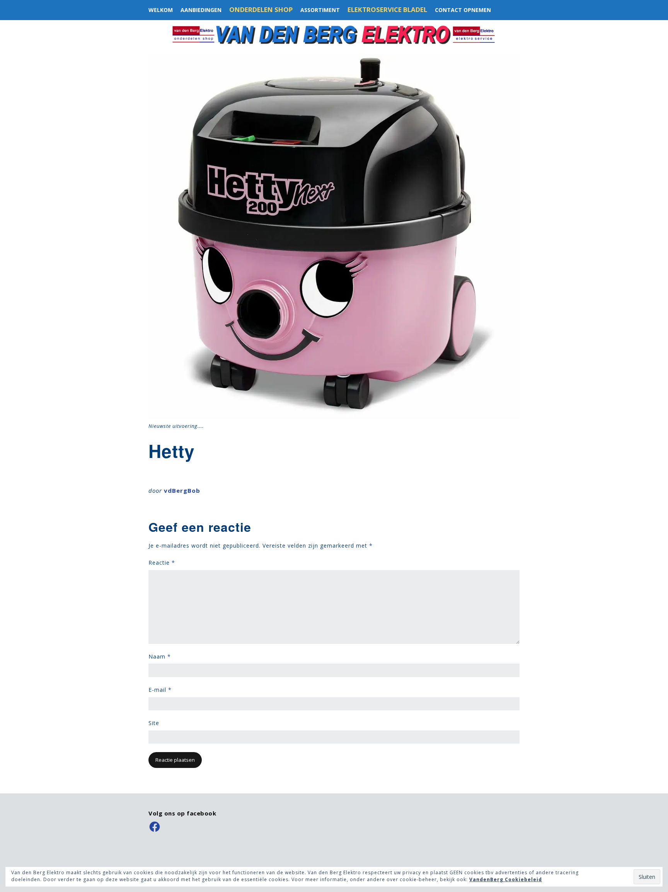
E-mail (160, 689)
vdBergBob (182, 490)
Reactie (161, 562)
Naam (159, 656)
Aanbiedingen (201, 10)
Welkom (160, 10)
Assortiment (320, 10)
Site (153, 723)
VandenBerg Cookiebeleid (505, 879)
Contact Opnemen (463, 10)
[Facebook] (154, 827)
